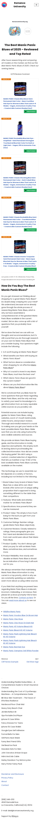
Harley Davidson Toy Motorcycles (16, 760)
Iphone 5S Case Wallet (11, 727)
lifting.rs (15, 816)
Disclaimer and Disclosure (12, 774)
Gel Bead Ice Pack (9, 745)
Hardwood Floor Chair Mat (12, 704)
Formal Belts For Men (10, 734)
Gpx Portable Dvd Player (11, 715)
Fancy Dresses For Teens (12, 723)
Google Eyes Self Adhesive (12, 730)
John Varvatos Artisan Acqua (14, 753)
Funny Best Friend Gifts (11, 741)
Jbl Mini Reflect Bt (8, 712)
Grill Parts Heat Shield (10, 738)
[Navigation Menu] (36, 4)
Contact (5, 785)
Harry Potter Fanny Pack (11, 764)
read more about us (18, 600)
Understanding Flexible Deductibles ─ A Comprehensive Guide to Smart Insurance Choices (19, 685)
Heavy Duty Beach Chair (11, 708)
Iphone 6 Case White (10, 719)
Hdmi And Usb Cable (10, 756)
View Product (31, 111)
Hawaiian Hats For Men (11, 749)
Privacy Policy (7, 778)
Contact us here (26, 597)
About (4, 781)
